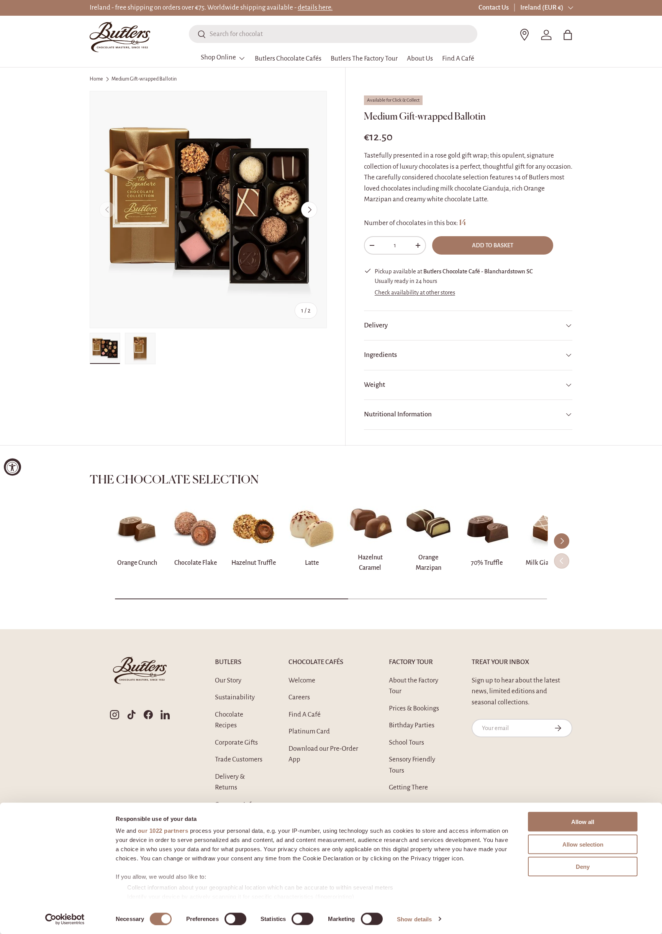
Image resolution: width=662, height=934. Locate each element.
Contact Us (493, 7)
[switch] (235, 919)
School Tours (406, 742)
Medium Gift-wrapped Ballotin (144, 79)
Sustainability (235, 697)
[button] (567, 34)
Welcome (301, 680)
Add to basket (492, 245)
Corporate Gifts (236, 742)
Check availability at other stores (415, 292)
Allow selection (582, 844)
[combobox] (333, 34)
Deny (583, 866)
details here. (315, 7)
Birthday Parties (411, 725)
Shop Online (218, 57)
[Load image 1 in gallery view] (105, 348)
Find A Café (458, 58)
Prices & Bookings (414, 708)
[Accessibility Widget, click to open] (12, 467)
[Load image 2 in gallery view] (140, 348)
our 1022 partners (163, 830)
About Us (420, 58)
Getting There (408, 787)
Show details (414, 919)
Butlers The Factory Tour (364, 58)
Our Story (228, 680)
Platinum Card (309, 731)
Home (96, 79)
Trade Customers (238, 759)
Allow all (582, 822)
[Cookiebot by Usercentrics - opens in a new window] (64, 919)
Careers (299, 697)
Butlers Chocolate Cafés (288, 58)
